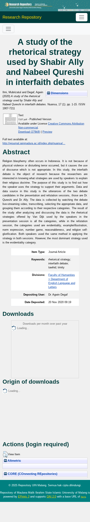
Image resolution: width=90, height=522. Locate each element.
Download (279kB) (29, 131)
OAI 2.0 (51, 496)
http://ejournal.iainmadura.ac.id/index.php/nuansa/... (34, 143)
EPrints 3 (23, 496)
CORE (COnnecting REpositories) (32, 474)
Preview (47, 131)
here (83, 496)
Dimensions (59, 93)
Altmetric (14, 460)
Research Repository (22, 17)
